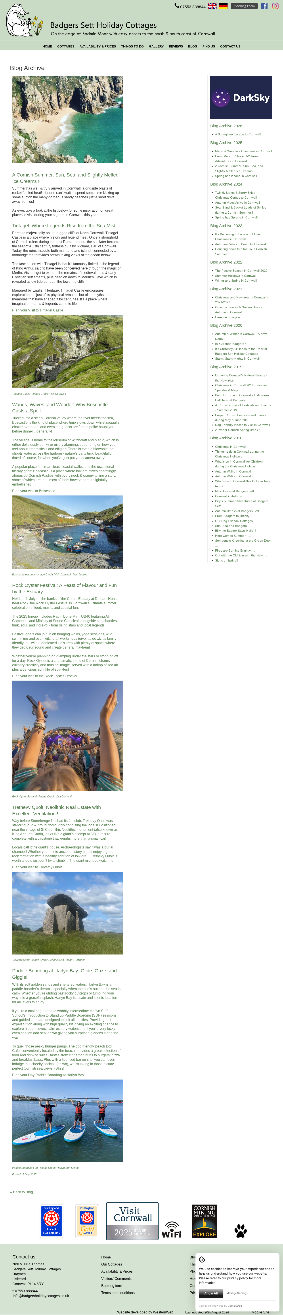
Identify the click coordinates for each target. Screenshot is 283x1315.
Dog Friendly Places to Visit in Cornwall (242, 425)
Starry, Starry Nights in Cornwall (237, 358)
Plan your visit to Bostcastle (33, 491)
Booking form (111, 1286)
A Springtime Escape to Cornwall (238, 134)
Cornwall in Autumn (228, 496)
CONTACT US (230, 46)
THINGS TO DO (132, 46)
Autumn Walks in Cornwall (233, 471)
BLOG (192, 46)
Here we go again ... (229, 317)
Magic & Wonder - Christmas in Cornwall (243, 151)
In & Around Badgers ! (230, 343)
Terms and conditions (118, 1293)
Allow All (211, 1293)
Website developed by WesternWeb (145, 1312)
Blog (193, 1257)
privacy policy (237, 1278)
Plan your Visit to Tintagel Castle (37, 310)
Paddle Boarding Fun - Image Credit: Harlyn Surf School (45, 1167)
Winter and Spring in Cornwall (236, 280)
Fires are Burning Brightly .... (235, 550)
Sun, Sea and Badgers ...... (234, 526)
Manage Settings (236, 1293)
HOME (47, 46)
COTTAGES (65, 46)
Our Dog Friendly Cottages (234, 521)
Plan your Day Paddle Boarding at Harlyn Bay (48, 1075)
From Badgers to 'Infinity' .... (234, 516)
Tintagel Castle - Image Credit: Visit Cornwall (39, 393)
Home (106, 1257)
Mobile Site (260, 1312)
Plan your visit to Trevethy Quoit (37, 867)
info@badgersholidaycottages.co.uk (41, 1296)
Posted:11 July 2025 (24, 1174)
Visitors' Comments (116, 1279)
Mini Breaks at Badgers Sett (234, 491)
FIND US (209, 46)
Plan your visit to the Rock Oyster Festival (44, 676)
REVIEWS (176, 46)
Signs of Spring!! (226, 560)
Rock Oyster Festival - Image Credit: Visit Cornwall (42, 796)
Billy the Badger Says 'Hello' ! (235, 530)
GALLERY (156, 46)
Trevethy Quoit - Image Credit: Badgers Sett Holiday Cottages (48, 960)
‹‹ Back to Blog (21, 1192)
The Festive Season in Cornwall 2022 (241, 270)
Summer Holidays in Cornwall (235, 275)
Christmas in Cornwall (230, 446)
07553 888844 (193, 7)
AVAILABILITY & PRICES (98, 46)
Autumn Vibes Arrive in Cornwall (237, 202)
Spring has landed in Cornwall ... (237, 176)
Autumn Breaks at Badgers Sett (237, 511)
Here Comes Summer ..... (233, 535)
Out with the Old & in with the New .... (241, 555)
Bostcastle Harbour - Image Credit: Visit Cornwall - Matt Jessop (49, 574)
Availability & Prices (117, 1271)
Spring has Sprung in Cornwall (236, 217)
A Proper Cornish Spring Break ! (237, 430)
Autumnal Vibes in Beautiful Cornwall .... (243, 244)
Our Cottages (111, 1264)
